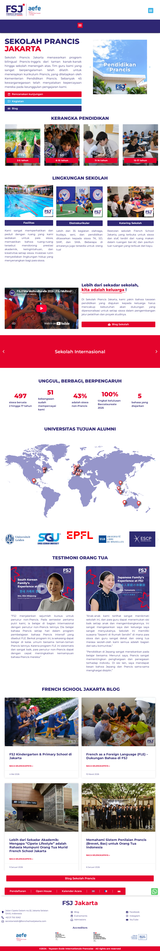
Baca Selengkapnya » (21, 766)
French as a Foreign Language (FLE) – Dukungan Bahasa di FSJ (117, 756)
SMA (140, 155)
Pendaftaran (18, 891)
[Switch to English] (93, 891)
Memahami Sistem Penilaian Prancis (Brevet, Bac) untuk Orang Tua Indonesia (116, 843)
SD (62, 155)
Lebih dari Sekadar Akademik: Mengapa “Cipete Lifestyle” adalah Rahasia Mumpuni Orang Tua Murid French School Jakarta (38, 845)
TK (23, 155)
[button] (150, 10)
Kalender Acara (72, 891)
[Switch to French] (106, 891)
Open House (44, 891)
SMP (101, 155)
